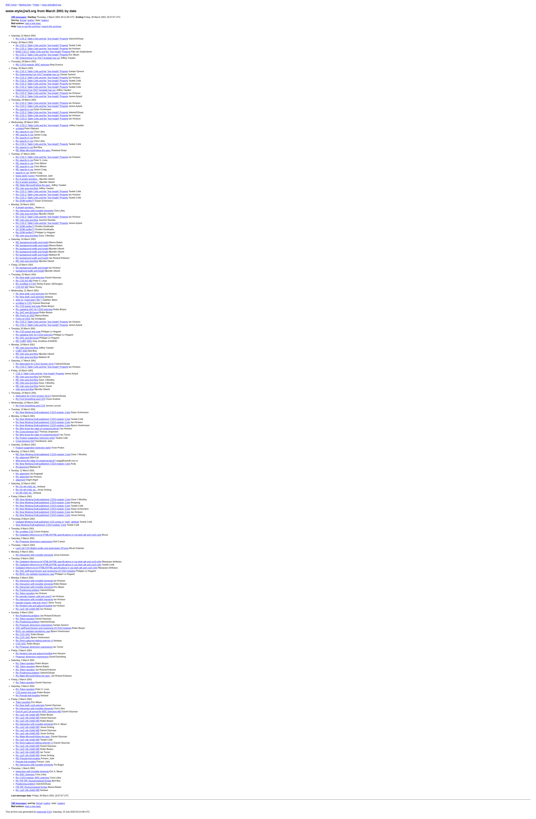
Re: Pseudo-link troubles (28, 695)
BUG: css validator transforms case (33, 631)
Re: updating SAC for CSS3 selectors (34, 309)
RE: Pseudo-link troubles (28, 758)
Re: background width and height (32, 249)
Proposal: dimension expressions (32, 657)
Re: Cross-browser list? (27, 432)
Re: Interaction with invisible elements (34, 211)
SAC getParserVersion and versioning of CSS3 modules (43, 628)
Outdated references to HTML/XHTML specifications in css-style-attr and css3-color (56, 568)
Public (36, 5)
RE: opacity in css (24, 135)
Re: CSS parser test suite (28, 306)
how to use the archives (28, 26)
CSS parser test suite (26, 692)
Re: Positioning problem (28, 590)
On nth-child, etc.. (24, 493)
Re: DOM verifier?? (25, 201)
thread (23, 20)
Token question (23, 702)
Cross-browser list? (25, 441)
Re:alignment (22, 467)
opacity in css (22, 173)
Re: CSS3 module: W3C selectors (32, 778)
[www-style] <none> (25, 176)
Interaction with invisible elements (32, 771)
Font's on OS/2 (23, 319)
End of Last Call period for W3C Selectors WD (38, 711)
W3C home (11, 5)
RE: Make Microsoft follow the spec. (33, 150)
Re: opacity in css (24, 109)
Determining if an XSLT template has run (36, 90)
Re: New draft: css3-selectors (30, 277)
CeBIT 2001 (22, 351)
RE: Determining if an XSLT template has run (38, 58)
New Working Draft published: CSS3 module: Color (41, 525)
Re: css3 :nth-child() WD (28, 609)
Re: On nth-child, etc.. (26, 486)
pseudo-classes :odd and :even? (32, 603)
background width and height (30, 271)
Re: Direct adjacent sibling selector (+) (34, 640)
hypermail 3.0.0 (44, 812)
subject (45, 20)
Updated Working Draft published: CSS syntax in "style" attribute (47, 522)
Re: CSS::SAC (23, 634)
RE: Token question (25, 666)
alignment (20, 480)
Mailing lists (25, 5)
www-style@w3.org (51, 5)
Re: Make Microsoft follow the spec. (33, 676)
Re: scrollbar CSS (25, 531)
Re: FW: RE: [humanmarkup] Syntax (33, 781)
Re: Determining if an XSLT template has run (38, 74)
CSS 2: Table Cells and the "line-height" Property (40, 373)
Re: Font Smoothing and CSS (30, 399)
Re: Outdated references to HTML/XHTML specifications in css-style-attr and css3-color (58, 535)
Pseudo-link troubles (26, 762)
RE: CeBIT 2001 (24, 341)
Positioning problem (25, 784)
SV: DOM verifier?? (25, 226)
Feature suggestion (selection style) (33, 448)
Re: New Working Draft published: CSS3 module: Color (43, 412)
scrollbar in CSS (24, 303)
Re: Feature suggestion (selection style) (35, 438)
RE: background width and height (32, 242)
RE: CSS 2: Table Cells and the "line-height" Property (42, 119)
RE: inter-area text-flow (27, 188)
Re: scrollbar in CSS (26, 284)
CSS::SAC (21, 644)
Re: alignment (22, 457)
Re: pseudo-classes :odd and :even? (34, 596)
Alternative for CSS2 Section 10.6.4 (33, 396)
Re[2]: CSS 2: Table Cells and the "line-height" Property (43, 52)
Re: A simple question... (27, 179)
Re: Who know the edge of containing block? (38, 428)
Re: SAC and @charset (27, 312)
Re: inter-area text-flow (27, 357)
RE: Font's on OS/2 (25, 315)
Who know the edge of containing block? (36, 461)
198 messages (18, 17)
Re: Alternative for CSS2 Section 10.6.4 (35, 364)
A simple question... (25, 207)
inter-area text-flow (25, 389)
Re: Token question (25, 593)
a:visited (20, 128)
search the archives (51, 26)
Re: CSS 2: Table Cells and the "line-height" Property (42, 39)
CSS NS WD (22, 287)
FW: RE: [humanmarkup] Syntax (31, 787)
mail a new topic (33, 23)
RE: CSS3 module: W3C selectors (33, 65)
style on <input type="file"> (29, 300)
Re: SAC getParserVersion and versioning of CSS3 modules (45, 571)
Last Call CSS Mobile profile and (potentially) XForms (42, 548)
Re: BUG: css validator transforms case (35, 574)
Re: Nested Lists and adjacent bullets (34, 606)
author (31, 20)
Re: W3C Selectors (25, 774)
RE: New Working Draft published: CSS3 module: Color (43, 454)
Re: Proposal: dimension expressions (34, 541)
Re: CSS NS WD (24, 281)
